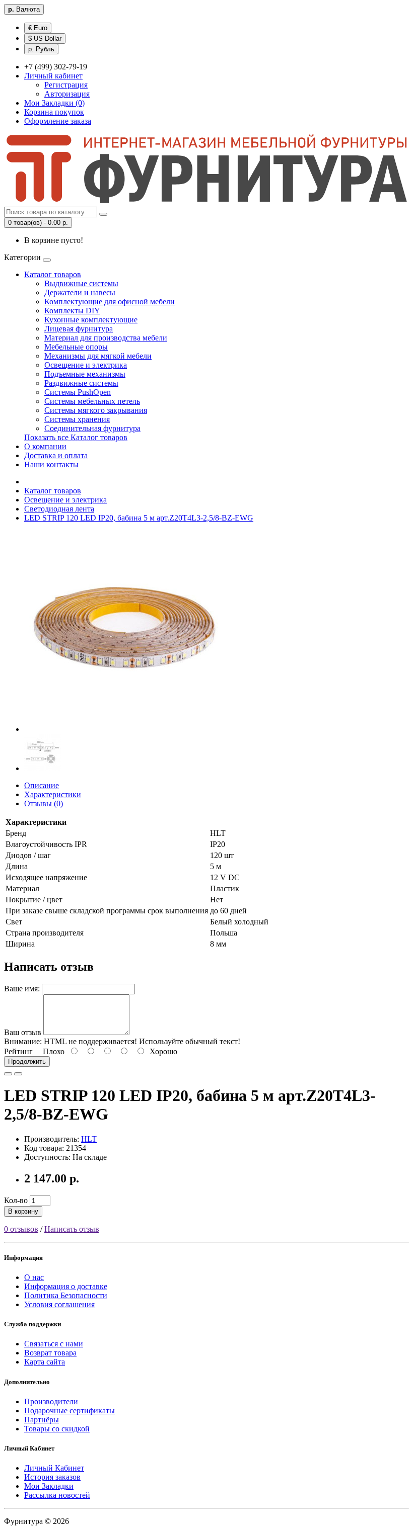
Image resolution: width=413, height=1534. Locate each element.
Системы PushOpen (77, 392)
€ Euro (37, 28)
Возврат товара (50, 1352)
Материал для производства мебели (105, 337)
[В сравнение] (18, 1073)
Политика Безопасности (65, 1295)
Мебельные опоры (76, 347)
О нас (34, 1277)
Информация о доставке (65, 1286)
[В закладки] (8, 1073)
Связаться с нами (53, 1343)
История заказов (52, 1477)
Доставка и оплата (56, 455)
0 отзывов (21, 1229)
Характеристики (52, 794)
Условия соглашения (59, 1304)
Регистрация (66, 84)
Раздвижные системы (81, 383)
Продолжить (27, 1061)
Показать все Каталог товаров (75, 437)
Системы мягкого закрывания (95, 410)
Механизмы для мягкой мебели (98, 356)
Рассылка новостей (57, 1495)
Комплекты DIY (72, 310)
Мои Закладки (49, 1486)
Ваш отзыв (22, 1032)
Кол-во (16, 1200)
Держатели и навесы (79, 292)
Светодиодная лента (59, 508)
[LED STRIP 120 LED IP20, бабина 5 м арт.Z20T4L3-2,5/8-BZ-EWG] (125, 729)
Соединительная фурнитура (92, 428)
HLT (89, 1139)
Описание (41, 785)
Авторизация (67, 94)
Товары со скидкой (57, 1428)
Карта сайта (44, 1361)
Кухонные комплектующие (90, 319)
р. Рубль (41, 49)
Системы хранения (77, 419)
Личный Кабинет (54, 1468)
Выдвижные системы (81, 283)
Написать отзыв (71, 1229)
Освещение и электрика (85, 365)
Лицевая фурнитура (78, 328)
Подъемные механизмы (84, 374)
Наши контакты (51, 464)
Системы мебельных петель (92, 401)
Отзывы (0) (43, 803)
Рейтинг (18, 1051)
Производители (51, 1401)
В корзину (23, 1211)
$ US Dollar (44, 38)
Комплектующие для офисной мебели (109, 301)
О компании (45, 446)
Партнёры (41, 1419)
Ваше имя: (22, 988)
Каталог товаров (52, 274)
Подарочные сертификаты (69, 1410)
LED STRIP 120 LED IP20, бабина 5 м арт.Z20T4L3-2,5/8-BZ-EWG (138, 518)
